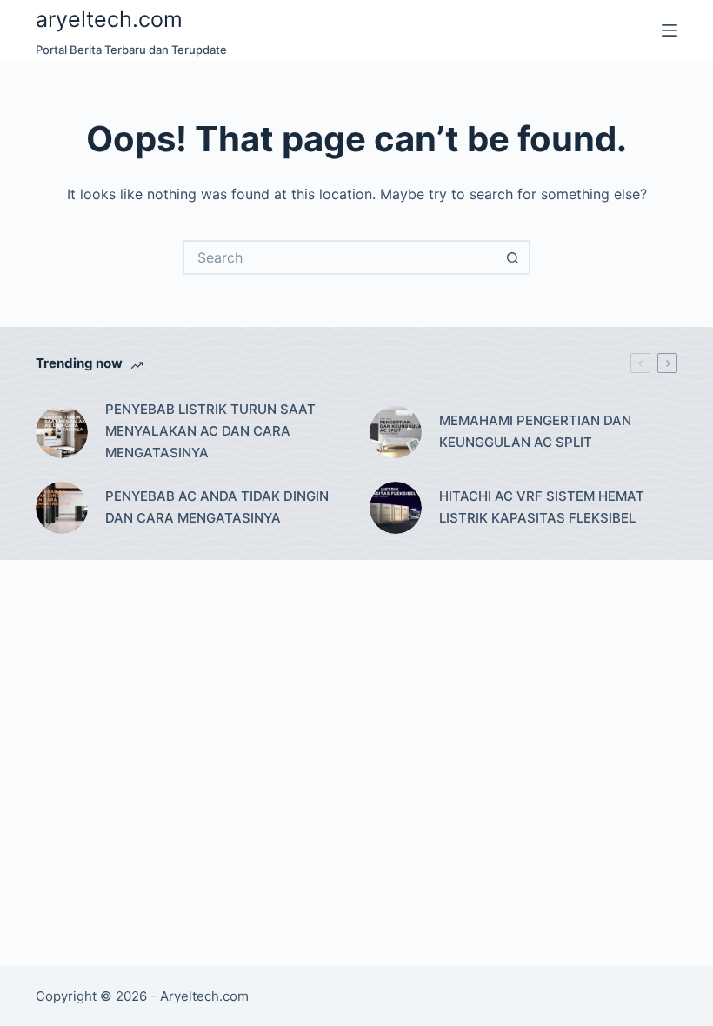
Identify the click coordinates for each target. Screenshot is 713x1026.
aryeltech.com (109, 19)
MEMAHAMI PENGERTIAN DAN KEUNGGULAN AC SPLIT (535, 431)
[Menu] (669, 30)
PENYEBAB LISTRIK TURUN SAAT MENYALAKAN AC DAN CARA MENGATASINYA (210, 431)
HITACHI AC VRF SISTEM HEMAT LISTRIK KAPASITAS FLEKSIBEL (541, 507)
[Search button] (513, 257)
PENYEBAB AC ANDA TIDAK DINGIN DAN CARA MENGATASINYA (217, 507)
